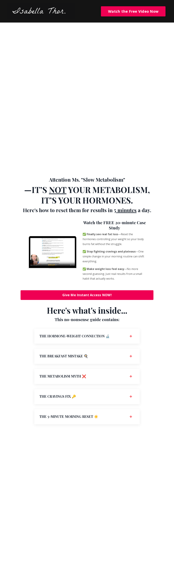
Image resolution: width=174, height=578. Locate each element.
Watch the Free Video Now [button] (133, 11)
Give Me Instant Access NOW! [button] (87, 295)
